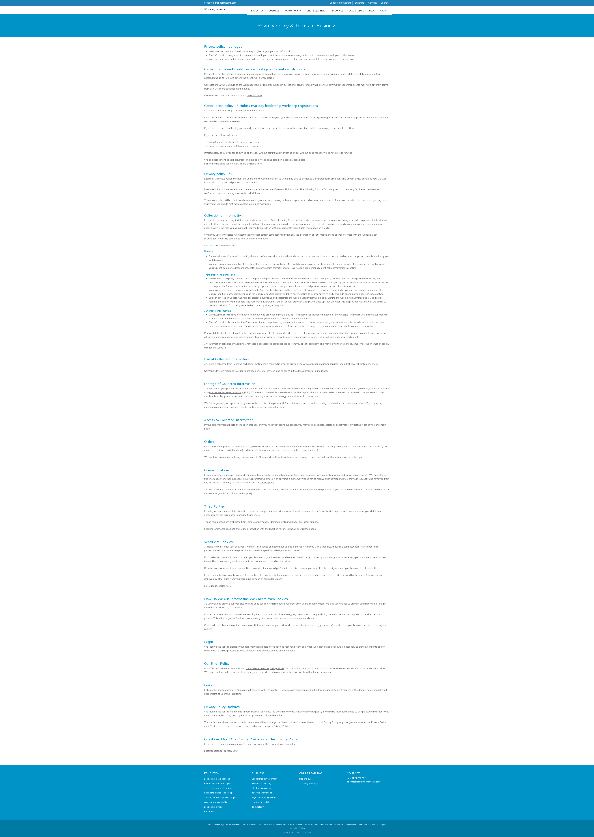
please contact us (286, 744)
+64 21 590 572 (358, 778)
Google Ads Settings (351, 297)
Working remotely (308, 783)
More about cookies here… (218, 585)
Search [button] (384, 2)
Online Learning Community (285, 220)
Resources (337, 10)
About (383, 10)
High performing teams (264, 797)
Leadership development (217, 778)
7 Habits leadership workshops (220, 797)
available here (254, 95)
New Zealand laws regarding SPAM (265, 668)
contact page (264, 203)
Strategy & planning (262, 788)
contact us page (276, 406)
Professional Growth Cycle (217, 783)
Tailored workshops (262, 792)
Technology (258, 806)
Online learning (316, 10)
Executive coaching (261, 783)
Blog (372, 10)
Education (257, 10)
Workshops (292, 10)
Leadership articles (214, 806)
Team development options (218, 788)
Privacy (302, 828)
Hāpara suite (306, 778)
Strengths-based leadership (218, 792)
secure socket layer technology (226, 392)
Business (274, 10)
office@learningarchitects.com (220, 2)
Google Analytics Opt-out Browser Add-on (260, 301)
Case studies (356, 10)
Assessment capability (215, 802)
